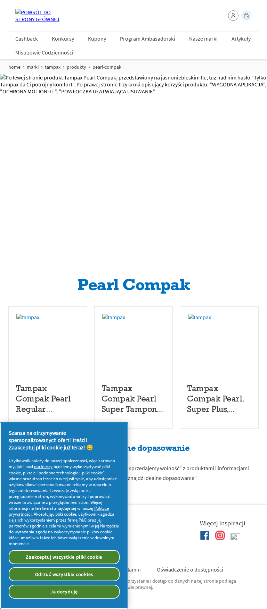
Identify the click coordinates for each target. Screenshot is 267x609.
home (14, 67)
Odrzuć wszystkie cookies (64, 574)
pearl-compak (106, 67)
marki (33, 67)
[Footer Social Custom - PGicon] (235, 538)
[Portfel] (246, 15)
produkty (76, 67)
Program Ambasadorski (147, 38)
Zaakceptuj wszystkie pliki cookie (64, 557)
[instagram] (220, 535)
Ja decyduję (64, 592)
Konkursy (63, 38)
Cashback (26, 38)
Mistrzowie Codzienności (44, 52)
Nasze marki (203, 38)
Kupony (97, 38)
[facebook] (205, 535)
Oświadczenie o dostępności (190, 569)
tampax (52, 67)
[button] (233, 15)
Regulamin (128, 569)
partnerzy (43, 467)
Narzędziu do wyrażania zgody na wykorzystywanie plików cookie (64, 529)
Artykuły (241, 38)
